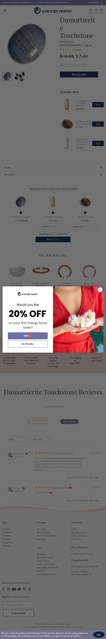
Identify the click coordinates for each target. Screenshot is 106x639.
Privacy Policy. (11, 636)
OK (99, 635)
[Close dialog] (100, 289)
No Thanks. (28, 343)
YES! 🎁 (28, 335)
